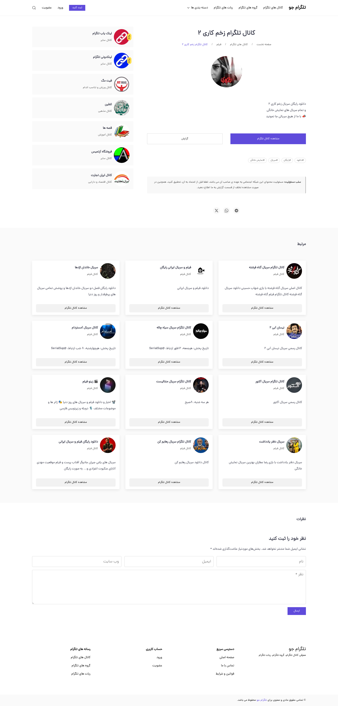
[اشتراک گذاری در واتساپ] (226, 210)
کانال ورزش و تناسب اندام (97, 88)
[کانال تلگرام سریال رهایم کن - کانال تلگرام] (201, 445)
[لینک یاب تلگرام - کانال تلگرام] (121, 37)
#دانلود (300, 160)
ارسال (297, 611)
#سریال (274, 160)
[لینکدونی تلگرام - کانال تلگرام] (121, 60)
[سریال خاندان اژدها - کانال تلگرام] (108, 271)
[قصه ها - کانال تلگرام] (121, 131)
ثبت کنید (77, 8)
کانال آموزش (105, 135)
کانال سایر (106, 40)
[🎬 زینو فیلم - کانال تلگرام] (108, 385)
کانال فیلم (278, 274)
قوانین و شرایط (225, 674)
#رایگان (287, 160)
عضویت (47, 7)
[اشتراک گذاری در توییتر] (216, 210)
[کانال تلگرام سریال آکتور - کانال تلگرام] (294, 385)
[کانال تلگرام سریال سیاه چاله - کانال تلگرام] (201, 331)
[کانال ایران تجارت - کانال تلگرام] (121, 179)
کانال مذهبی (105, 111)
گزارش (184, 139)
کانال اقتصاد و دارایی (100, 182)
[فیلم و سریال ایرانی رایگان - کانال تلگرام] (201, 271)
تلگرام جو (297, 649)
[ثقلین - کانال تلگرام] (121, 108)
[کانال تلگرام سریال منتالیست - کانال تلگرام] (201, 385)
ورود (60, 7)
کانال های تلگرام (273, 7)
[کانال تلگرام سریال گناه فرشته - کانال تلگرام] (294, 271)
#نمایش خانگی (257, 160)
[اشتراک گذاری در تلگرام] (236, 210)
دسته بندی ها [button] (199, 7)
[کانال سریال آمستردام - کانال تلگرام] (108, 331)
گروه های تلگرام (248, 7)
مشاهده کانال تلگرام (268, 139)
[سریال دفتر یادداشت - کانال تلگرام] (294, 445)
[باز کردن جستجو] (34, 8)
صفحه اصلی (226, 657)
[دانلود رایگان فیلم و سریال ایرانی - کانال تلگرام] (108, 445)
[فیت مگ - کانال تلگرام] (121, 84)
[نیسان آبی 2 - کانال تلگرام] (294, 331)
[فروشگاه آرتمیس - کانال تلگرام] (121, 155)
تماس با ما (227, 665)
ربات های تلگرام (223, 7)
